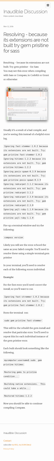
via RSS (15, 445)
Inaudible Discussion (25, 11)
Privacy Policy (8, 449)
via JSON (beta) (25, 445)
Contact (7, 440)
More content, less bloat (13, 16)
